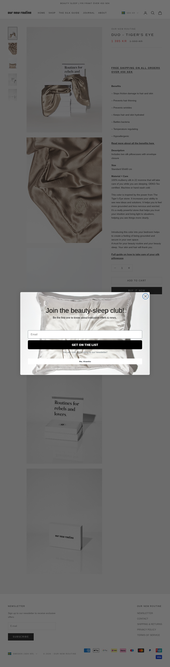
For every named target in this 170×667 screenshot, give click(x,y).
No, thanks (85, 361)
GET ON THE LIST (85, 344)
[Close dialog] (145, 296)
